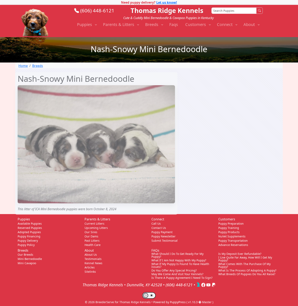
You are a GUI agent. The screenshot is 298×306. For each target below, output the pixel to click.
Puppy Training (228, 228)
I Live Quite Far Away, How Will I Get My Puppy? (245, 259)
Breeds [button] (152, 24)
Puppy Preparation (231, 223)
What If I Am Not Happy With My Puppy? (178, 260)
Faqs (173, 24)
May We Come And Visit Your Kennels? (177, 274)
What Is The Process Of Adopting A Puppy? (247, 270)
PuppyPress (178, 302)
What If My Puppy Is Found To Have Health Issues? (180, 265)
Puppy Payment (162, 232)
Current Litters (94, 223)
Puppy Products (229, 232)
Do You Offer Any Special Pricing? (174, 270)
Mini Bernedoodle (30, 259)
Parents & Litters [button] (119, 24)
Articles (90, 267)
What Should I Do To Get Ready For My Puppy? (177, 255)
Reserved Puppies (30, 228)
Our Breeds (25, 254)
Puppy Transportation (233, 240)
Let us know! (166, 2)
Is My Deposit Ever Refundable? (239, 253)
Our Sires (91, 232)
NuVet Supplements (231, 236)
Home (23, 66)
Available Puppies (30, 223)
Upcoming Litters (96, 228)
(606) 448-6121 (97, 10)
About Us (91, 254)
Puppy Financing (29, 236)
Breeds (37, 66)
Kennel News (93, 263)
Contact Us (158, 228)
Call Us (156, 223)
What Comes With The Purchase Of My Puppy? (244, 265)
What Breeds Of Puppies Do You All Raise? (246, 274)
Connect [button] (225, 24)
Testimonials (93, 259)
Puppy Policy (26, 245)
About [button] (249, 24)
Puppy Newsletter (163, 236)
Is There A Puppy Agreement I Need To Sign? (181, 277)
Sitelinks (90, 272)
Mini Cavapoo (27, 263)
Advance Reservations (233, 245)
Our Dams (91, 236)
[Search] (259, 11)
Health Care (93, 245)
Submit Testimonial (164, 240)
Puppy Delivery (28, 240)
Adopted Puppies (29, 232)
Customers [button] (196, 24)
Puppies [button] (85, 24)
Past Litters (92, 240)
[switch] (149, 295)
